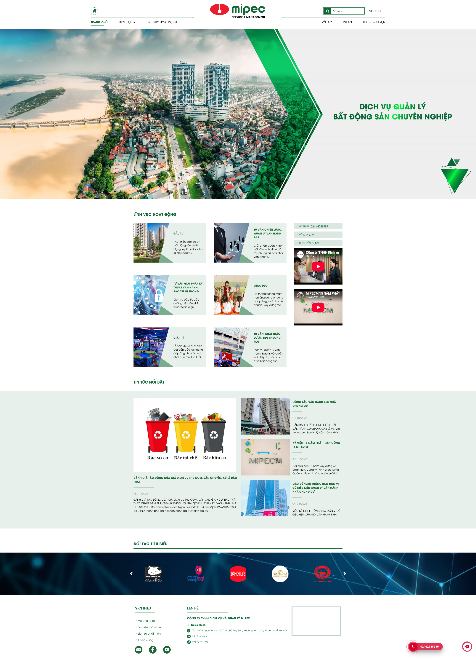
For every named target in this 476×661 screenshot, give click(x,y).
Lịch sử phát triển (149, 633)
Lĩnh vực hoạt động (162, 22)
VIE (371, 11)
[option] (238, 145)
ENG (378, 11)
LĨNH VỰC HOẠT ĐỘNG (155, 214)
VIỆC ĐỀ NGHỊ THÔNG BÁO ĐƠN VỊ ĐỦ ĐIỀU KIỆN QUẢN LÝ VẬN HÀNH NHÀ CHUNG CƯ (315, 487)
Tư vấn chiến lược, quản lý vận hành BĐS (268, 233)
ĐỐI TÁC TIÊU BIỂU (151, 543)
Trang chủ (99, 22)
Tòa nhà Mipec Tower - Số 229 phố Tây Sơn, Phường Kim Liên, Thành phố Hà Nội (239, 630)
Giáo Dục (261, 285)
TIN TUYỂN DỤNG (309, 243)
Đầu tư (178, 233)
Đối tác (326, 22)
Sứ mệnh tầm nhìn (150, 627)
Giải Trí (178, 337)
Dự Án (347, 22)
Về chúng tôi (146, 620)
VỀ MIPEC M (306, 234)
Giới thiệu (126, 22)
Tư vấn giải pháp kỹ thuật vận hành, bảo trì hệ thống (188, 287)
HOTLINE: (313, 226)
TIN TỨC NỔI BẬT (149, 381)
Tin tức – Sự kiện (374, 22)
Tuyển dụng (145, 640)
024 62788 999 (199, 642)
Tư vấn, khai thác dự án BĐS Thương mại (267, 337)
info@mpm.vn (199, 636)
